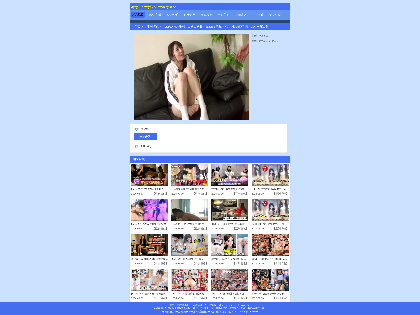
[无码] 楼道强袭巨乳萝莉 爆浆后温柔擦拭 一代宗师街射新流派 (203, 189)
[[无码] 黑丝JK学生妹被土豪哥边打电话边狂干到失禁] (149, 175)
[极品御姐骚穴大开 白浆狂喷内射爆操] (229, 245)
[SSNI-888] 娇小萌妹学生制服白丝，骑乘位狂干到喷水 (279, 224)
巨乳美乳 (224, 15)
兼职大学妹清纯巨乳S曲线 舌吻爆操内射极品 (154, 259)
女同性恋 (275, 15)
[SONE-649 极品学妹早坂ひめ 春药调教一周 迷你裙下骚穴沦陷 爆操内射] (270, 280)
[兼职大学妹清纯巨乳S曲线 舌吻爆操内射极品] (149, 245)
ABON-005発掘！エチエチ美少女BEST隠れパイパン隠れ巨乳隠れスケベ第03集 (217, 26)
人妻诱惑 (241, 15)
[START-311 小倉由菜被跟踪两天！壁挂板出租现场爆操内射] (189, 280)
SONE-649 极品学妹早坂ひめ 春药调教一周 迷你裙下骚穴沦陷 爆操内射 (288, 293)
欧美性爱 (172, 15)
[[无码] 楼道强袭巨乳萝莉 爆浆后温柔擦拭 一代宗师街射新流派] (189, 175)
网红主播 (155, 15)
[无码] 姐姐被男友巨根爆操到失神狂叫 (150, 224)
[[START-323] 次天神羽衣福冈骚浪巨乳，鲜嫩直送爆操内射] (149, 280)
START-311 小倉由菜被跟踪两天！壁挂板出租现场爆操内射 (201, 293)
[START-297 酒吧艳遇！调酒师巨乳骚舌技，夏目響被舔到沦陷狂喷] (229, 280)
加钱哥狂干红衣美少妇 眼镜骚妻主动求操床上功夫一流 (239, 224)
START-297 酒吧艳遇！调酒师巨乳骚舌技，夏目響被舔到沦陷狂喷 (244, 293)
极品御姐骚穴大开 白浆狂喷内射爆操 (230, 259)
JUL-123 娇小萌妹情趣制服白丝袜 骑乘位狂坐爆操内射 (279, 189)
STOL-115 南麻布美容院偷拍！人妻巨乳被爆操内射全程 (280, 259)
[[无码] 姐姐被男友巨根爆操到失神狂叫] (149, 210)
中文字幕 (258, 15)
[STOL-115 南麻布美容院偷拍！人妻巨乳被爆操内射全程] (270, 245)
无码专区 (206, 15)
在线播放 (145, 136)
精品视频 (138, 14)
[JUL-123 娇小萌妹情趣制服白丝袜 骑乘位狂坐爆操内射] (270, 175)
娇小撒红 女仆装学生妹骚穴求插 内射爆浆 (232, 189)
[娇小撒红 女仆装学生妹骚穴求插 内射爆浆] (229, 175)
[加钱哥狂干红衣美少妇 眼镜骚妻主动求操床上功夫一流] (229, 210)
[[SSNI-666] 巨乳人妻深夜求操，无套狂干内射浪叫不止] (189, 245)
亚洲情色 (189, 15)
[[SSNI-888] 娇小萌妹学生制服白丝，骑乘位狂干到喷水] (270, 210)
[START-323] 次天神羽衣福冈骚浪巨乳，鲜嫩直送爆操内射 (161, 293)
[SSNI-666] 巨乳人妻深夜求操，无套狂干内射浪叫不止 (199, 259)
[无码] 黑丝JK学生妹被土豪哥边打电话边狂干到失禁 (157, 189)
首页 (137, 26)
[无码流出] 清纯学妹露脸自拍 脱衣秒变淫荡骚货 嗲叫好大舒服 (203, 224)
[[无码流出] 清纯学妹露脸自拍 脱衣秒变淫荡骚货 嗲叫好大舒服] (189, 210)
